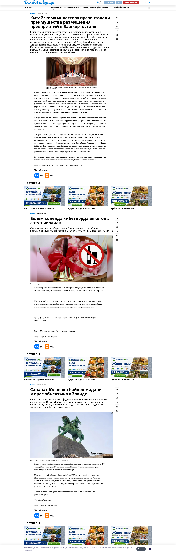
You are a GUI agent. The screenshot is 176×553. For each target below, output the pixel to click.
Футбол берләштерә (121, 7)
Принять (141, 549)
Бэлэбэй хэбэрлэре (39, 2)
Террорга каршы (131, 2)
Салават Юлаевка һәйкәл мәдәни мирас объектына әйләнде (95, 8)
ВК (119, 2)
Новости (28, 7)
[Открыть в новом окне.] (38, 175)
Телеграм (109, 2)
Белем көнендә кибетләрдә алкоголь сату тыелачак (65, 8)
